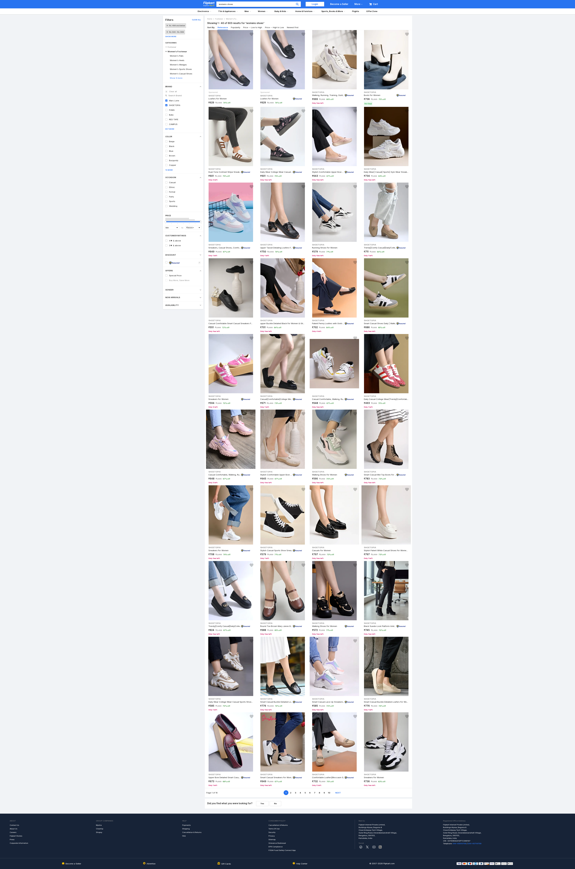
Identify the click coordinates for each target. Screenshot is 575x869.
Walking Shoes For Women (324, 474)
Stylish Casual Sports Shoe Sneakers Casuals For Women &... (276, 550)
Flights (355, 11)
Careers (13, 832)
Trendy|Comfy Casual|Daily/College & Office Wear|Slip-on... (380, 247)
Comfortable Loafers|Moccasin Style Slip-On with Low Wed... (328, 777)
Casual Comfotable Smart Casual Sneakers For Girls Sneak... (230, 323)
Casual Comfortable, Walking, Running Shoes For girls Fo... (328, 399)
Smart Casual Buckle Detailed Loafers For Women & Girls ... (276, 701)
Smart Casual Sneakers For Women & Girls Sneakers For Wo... (276, 777)
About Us (13, 829)
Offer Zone (371, 11)
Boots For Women (372, 95)
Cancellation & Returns (191, 832)
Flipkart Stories (16, 836)
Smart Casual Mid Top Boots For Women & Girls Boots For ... (380, 474)
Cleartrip (99, 829)
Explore (208, 6)
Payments (186, 825)
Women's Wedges (178, 64)
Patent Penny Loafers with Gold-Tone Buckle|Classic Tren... (328, 323)
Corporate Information (19, 843)
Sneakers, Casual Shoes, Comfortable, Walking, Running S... (224, 247)
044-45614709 (459, 844)
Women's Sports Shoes (181, 69)
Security (271, 832)
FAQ (184, 836)
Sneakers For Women (218, 399)
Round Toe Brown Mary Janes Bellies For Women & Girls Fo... (276, 626)
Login (315, 4)
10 (329, 792)
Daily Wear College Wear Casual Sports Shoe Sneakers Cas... (276, 172)
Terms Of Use (274, 829)
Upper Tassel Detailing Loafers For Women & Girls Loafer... (276, 247)
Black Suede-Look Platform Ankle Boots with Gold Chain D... (380, 626)
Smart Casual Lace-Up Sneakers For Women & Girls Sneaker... (328, 701)
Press (12, 839)
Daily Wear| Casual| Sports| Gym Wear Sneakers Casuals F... (386, 172)
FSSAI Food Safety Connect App (282, 850)
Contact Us (14, 825)
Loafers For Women (217, 98)
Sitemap (272, 839)
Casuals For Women (321, 550)
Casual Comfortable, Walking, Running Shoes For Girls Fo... (224, 474)
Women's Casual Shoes (181, 73)
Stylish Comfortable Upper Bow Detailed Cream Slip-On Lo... (276, 474)
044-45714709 (474, 844)
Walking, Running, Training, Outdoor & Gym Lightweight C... (328, 95)
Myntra (99, 825)
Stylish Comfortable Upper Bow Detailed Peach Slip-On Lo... (328, 172)
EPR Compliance (275, 847)
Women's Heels (177, 60)
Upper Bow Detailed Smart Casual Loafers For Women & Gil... (224, 777)
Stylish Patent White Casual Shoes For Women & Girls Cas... (386, 550)
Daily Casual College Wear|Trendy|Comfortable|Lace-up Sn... (386, 399)
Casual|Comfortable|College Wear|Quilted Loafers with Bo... (276, 399)
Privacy (271, 836)
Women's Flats (176, 56)
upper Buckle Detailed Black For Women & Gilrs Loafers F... (282, 323)
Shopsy (99, 832)
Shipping (186, 829)
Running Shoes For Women (324, 247)
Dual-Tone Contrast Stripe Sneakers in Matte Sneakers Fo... (224, 172)
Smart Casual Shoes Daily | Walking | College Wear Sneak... (380, 323)
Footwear (172, 47)
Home (209, 19)
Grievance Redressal (277, 843)
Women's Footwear (177, 51)
